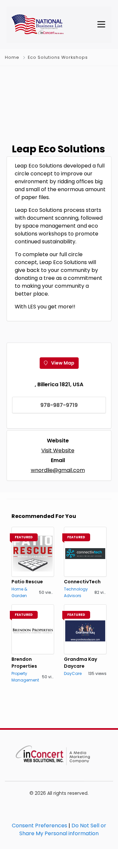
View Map (62, 363)
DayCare (73, 673)
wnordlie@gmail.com (58, 470)
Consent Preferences (39, 825)
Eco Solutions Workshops (58, 57)
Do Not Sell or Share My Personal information (62, 829)
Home (12, 57)
